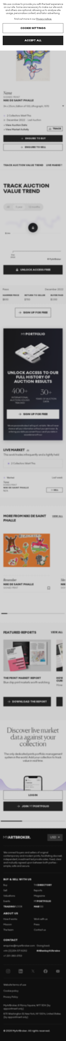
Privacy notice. (44, 19)
